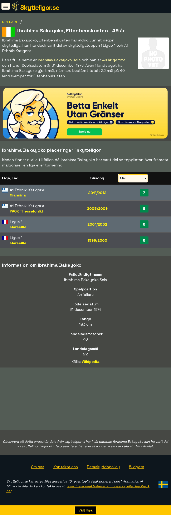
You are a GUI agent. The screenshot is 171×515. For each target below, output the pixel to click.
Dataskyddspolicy (103, 466)
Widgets (136, 466)
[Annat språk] (162, 483)
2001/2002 (97, 224)
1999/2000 (97, 240)
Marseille (18, 227)
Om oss (37, 466)
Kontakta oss (65, 466)
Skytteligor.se (39, 7)
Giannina (18, 195)
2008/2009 (97, 208)
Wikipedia (90, 361)
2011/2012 (97, 192)
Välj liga (85, 510)
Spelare (10, 22)
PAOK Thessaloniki (26, 211)
